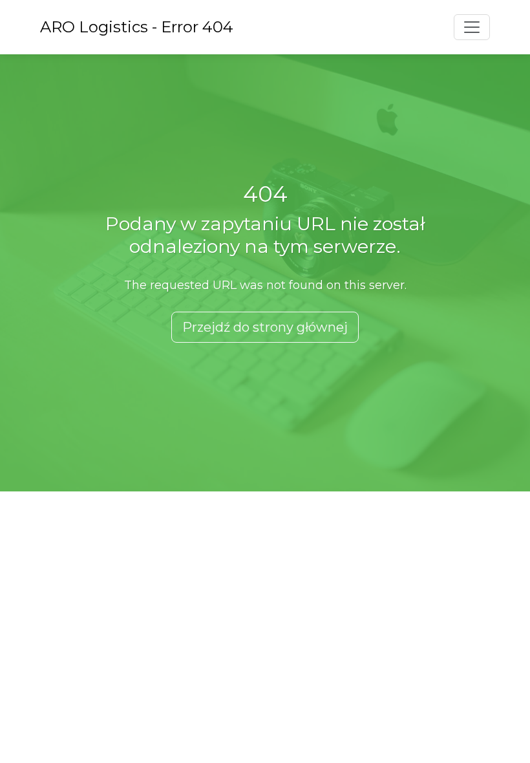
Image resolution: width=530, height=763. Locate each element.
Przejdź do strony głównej (265, 327)
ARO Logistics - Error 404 (136, 26)
